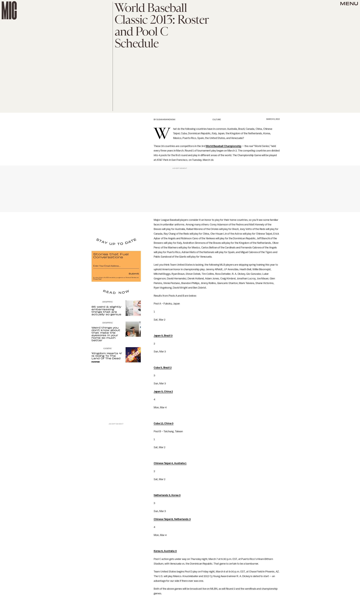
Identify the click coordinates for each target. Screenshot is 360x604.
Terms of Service (131, 277)
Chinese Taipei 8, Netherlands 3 (172, 519)
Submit (134, 273)
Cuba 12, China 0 (163, 423)
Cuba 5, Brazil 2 (163, 367)
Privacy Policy (97, 279)
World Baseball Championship (223, 146)
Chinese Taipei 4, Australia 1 (170, 463)
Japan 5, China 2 (163, 391)
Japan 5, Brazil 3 (163, 335)
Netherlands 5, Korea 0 (167, 495)
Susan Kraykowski (165, 119)
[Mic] (9, 10)
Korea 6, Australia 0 (165, 551)
